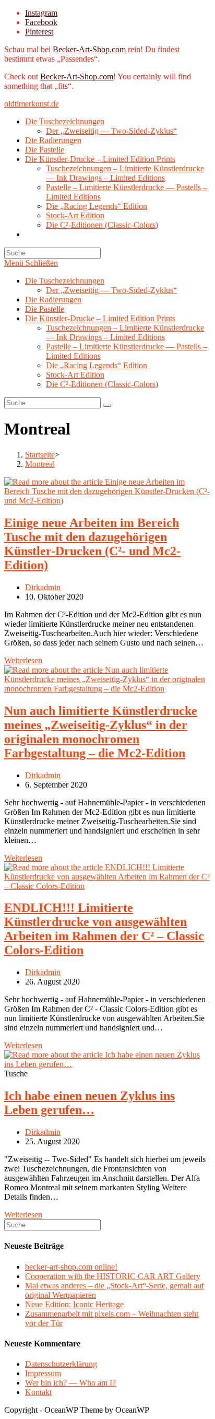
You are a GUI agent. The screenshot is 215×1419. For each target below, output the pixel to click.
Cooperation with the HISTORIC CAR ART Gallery (112, 1276)
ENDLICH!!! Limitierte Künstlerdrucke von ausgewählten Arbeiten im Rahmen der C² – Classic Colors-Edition (104, 929)
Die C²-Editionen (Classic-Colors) (102, 384)
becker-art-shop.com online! (71, 1266)
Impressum (43, 1373)
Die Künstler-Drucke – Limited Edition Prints (100, 318)
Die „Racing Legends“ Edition (96, 365)
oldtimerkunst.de (31, 103)
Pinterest (39, 31)
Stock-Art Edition (75, 374)
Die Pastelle (44, 308)
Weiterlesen (23, 660)
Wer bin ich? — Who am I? (70, 1382)
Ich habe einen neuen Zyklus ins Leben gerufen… (89, 1103)
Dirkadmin (43, 587)
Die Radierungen (53, 299)
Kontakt (38, 1392)
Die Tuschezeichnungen (64, 280)
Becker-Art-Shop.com (89, 49)
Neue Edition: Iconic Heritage (74, 1304)
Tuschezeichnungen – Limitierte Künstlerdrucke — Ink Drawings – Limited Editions (125, 332)
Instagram (41, 12)
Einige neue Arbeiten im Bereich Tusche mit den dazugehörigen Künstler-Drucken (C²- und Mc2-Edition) (92, 544)
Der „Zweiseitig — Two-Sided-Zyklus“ (111, 290)
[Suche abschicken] (107, 405)
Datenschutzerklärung (61, 1363)
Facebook (41, 22)
